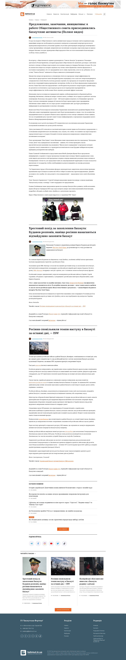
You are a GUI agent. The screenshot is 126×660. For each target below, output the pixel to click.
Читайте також (27, 553)
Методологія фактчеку (99, 633)
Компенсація (65, 14)
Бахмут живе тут (54, 469)
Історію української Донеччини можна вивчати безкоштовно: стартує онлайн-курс (60, 488)
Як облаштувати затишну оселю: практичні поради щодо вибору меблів (56, 520)
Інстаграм (52, 320)
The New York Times (59, 247)
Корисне (56, 14)
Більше (81, 14)
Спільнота (98, 14)
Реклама (90, 14)
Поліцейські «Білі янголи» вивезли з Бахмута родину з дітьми (91, 581)
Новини (49, 14)
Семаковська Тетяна (37, 37)
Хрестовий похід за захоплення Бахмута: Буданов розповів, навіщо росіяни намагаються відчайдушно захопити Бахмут (34, 585)
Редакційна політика (98, 630)
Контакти (95, 628)
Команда (95, 625)
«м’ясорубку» (68, 431)
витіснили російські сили (37, 382)
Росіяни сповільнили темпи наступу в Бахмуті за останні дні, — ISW (63, 306)
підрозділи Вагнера (76, 283)
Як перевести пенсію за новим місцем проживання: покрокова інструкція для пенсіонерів (59, 495)
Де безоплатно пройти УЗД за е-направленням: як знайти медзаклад (55, 511)
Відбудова (74, 14)
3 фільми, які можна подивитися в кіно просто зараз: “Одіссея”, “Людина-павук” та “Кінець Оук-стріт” (60, 504)
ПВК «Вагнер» (38, 270)
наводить (38, 365)
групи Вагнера (43, 419)
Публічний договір (98, 636)
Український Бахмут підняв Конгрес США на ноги (56, 461)
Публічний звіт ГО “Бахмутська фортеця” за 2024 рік (99, 640)
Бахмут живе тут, (54, 314)
